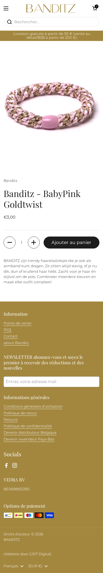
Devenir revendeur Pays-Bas (29, 439)
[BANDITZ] (50, 8)
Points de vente (17, 323)
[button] (94, 8)
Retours (10, 419)
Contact (11, 336)
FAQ (7, 330)
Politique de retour (20, 413)
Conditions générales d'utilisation (33, 406)
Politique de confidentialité (28, 426)
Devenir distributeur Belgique (30, 432)
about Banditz (16, 343)
